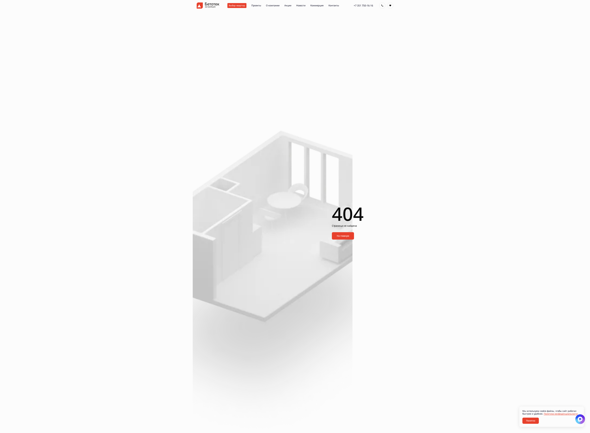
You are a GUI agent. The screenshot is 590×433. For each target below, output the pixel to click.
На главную (343, 235)
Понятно (530, 420)
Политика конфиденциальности (561, 413)
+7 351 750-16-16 (363, 5)
